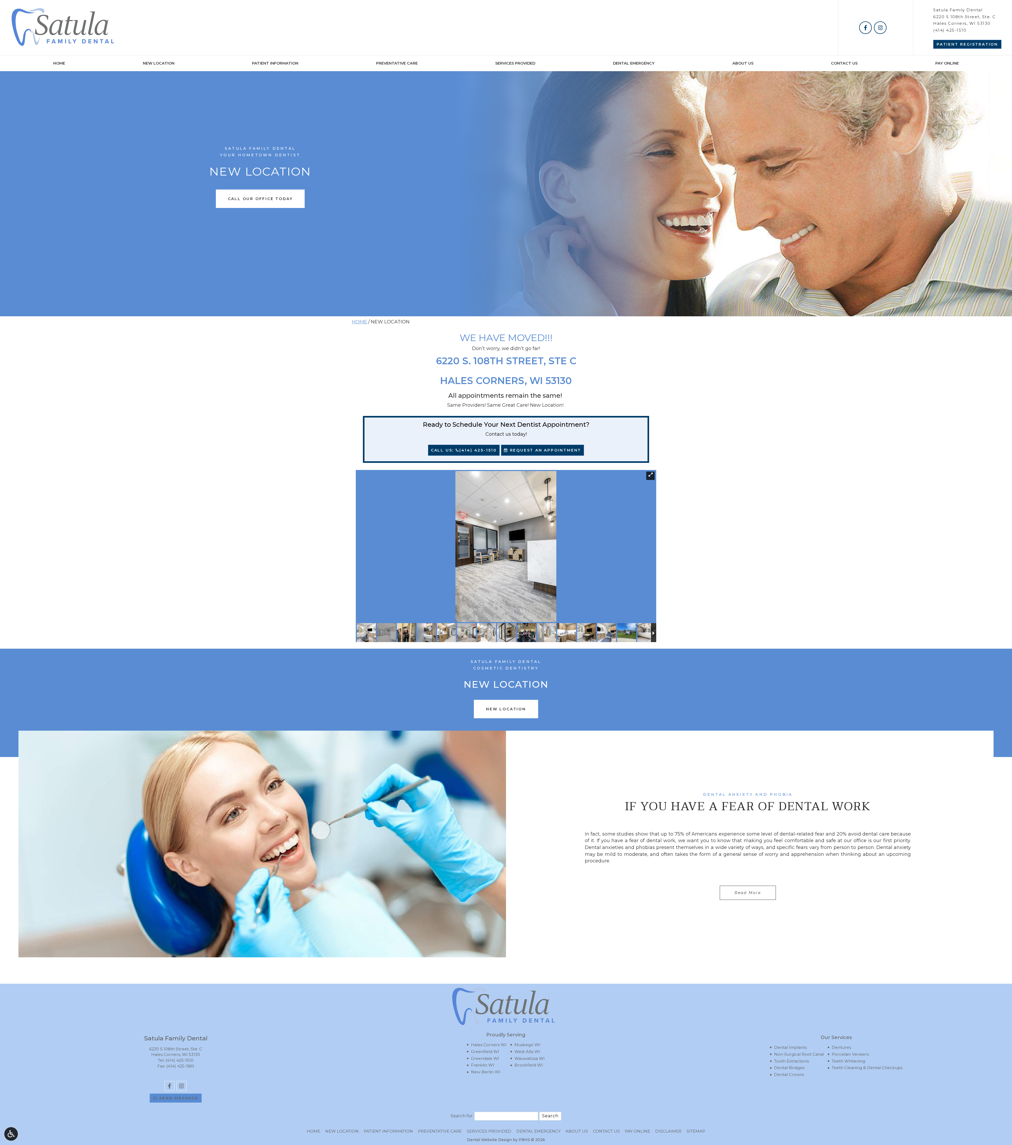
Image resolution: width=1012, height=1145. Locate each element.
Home (59, 63)
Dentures (841, 1047)
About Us (742, 63)
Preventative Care (397, 63)
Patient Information (275, 63)
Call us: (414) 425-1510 (464, 450)
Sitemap (696, 1131)
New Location (158, 63)
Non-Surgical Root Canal (799, 1054)
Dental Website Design (489, 1139)
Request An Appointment (544, 450)
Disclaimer (668, 1131)
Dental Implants (790, 1047)
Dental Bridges (789, 1067)
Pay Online (947, 63)
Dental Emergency (634, 63)
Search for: (462, 1115)
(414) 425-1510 (949, 30)
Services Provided (515, 63)
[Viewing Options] (11, 1134)
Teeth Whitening (848, 1061)
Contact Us (844, 63)
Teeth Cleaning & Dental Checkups (867, 1067)
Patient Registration (967, 44)
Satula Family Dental (957, 9)
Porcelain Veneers (850, 1054)
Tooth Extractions (791, 1061)
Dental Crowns (789, 1074)
